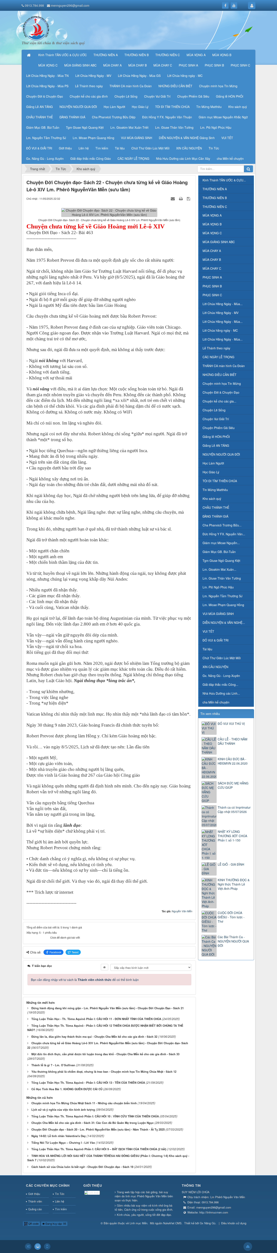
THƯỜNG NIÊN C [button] (167, 55)
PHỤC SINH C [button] (240, 65)
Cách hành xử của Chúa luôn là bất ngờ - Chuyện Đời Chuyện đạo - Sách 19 (82, 1167)
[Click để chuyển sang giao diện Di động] (47, 1246)
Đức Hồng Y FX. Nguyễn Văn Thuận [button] (167, 117)
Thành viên (35, 1201)
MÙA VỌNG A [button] (196, 55)
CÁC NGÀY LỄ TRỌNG (218, 357)
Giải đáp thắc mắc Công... (220, 684)
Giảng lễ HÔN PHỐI (216, 436)
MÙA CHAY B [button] (137, 65)
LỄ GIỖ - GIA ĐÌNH (231, 864)
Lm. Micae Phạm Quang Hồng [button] (93, 138)
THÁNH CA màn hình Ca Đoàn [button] (131, 86)
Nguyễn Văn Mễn (182, 911)
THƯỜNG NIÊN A (215, 189)
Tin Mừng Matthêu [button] (209, 107)
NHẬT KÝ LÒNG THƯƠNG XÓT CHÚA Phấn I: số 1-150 (232, 835)
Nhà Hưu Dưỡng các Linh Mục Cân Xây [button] (183, 158)
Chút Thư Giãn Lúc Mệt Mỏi (222, 658)
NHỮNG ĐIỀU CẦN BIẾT (220, 374)
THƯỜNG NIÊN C (215, 206)
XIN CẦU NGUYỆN (215, 667)
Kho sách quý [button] (237, 107)
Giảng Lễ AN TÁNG (216, 445)
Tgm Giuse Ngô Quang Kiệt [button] (85, 127)
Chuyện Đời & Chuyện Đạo (221, 392)
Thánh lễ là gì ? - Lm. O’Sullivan (53, 1065)
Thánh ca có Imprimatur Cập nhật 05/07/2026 (234, 809)
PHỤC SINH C (212, 295)
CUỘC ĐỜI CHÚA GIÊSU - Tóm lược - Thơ (231, 917)
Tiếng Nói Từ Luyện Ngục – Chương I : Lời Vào (63, 1143)
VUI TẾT (208, 631)
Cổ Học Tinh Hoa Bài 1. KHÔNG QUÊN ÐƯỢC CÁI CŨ (66, 1089)
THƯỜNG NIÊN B (215, 198)
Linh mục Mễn (138, 1223)
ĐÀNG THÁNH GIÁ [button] (72, 117)
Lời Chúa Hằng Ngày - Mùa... (223, 304)
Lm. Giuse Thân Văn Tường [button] (174, 127)
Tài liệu (207, 649)
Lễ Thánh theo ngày (216, 348)
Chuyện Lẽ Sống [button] (125, 96)
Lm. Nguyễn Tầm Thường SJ (222, 596)
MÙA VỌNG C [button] (48, 65)
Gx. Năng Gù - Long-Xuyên (221, 675)
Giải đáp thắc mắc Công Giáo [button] (90, 158)
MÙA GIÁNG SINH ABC (219, 242)
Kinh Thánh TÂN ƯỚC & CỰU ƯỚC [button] (62, 55)
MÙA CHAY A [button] (112, 65)
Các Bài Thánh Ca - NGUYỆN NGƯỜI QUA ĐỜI (233, 941)
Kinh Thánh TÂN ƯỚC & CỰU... (224, 180)
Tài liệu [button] (120, 148)
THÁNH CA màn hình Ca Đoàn (224, 366)
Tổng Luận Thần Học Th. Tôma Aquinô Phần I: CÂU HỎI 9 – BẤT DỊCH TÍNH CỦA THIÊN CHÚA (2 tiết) (98, 1149)
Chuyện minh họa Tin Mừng (222, 383)
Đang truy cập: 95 (55, 1223)
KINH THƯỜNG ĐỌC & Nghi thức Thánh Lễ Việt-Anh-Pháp (234, 884)
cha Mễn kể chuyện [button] (230, 158)
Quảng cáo (35, 1209)
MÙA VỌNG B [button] (221, 55)
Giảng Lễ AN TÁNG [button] (39, 107)
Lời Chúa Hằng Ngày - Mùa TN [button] (47, 75)
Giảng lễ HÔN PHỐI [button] (229, 96)
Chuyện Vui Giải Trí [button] (157, 96)
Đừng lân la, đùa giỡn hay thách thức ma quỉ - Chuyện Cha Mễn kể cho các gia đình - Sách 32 (94, 1036)
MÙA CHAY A (212, 251)
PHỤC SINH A (212, 277)
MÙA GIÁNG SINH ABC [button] (80, 65)
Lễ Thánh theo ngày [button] (89, 86)
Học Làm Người (213, 463)
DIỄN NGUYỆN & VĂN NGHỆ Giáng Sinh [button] (187, 138)
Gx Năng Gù (207, 1223)
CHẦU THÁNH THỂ (216, 507)
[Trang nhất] (29, 55)
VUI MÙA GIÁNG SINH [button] (136, 138)
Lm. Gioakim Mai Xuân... (219, 569)
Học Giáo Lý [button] (140, 107)
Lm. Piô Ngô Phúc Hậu (218, 587)
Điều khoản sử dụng (233, 1223)
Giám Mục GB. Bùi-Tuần (219, 552)
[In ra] (181, 198)
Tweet (75, 952)
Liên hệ (59, 1201)
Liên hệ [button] (84, 148)
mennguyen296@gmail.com (70, 5)
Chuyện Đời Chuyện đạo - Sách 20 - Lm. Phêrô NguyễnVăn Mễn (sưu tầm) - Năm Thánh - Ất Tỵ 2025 (98, 1129)
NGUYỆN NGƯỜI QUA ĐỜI (221, 454)
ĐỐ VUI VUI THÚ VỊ (231, 723)
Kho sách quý (212, 498)
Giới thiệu (34, 1194)
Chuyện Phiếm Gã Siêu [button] (193, 96)
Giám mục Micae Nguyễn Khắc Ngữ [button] (223, 117)
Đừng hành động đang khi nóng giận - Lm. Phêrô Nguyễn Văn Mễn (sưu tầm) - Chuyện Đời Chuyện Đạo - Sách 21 (107, 1008)
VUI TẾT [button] (227, 138)
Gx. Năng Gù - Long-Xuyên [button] (45, 158)
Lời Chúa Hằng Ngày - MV (220, 312)
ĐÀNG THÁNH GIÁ (215, 516)
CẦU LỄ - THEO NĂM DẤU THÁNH (232, 741)
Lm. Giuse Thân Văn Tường (222, 578)
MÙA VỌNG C (212, 233)
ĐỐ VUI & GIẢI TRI (216, 640)
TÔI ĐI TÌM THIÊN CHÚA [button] (172, 107)
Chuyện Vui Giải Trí (216, 419)
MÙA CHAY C (212, 268)
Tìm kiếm (61, 1209)
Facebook (55, 952)
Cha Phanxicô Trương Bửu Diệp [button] (113, 117)
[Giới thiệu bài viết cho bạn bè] (173, 198)
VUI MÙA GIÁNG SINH (218, 613)
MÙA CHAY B (212, 259)
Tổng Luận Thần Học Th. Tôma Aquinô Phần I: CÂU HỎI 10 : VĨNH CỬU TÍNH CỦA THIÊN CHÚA (95, 1116)
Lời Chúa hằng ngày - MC (220, 330)
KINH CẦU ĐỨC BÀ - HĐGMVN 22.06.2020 (233, 761)
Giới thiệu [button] (65, 148)
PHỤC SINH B (212, 286)
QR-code (33, 1223)
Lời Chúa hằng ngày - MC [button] (185, 75)
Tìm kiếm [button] (101, 148)
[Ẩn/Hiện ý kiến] (104, 967)
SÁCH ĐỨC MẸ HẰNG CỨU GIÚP (233, 785)
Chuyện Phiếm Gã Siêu (219, 428)
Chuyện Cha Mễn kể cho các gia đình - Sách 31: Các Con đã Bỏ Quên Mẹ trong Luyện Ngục (92, 1123)
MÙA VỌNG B (212, 224)
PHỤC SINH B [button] (214, 65)
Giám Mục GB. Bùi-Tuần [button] (42, 127)
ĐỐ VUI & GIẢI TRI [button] (39, 148)
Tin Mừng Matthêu (215, 490)
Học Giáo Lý (211, 472)
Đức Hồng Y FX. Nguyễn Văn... (224, 534)
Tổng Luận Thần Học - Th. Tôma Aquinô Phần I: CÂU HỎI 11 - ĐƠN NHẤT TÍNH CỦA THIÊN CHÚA (96, 1019)
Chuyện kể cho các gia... (219, 401)
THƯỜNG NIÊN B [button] (136, 55)
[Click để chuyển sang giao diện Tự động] (28, 1246)
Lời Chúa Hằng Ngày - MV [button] (93, 75)
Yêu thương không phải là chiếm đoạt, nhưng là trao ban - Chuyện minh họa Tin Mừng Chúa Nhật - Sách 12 (103, 1071)
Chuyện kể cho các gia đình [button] (89, 96)
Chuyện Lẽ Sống (214, 410)
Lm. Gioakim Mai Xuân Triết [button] (129, 127)
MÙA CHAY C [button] (162, 65)
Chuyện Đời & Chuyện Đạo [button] (44, 96)
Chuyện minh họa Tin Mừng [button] (218, 86)
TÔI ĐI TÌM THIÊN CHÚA (220, 481)
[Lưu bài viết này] (189, 198)
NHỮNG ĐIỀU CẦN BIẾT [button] (175, 86)
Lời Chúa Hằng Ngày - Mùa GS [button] (139, 75)
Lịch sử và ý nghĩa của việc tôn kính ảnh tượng (63, 1109)
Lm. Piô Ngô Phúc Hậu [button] (215, 127)
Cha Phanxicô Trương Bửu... (222, 525)
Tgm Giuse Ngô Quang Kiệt (221, 560)
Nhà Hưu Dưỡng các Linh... (221, 693)
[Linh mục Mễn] (36, 27)
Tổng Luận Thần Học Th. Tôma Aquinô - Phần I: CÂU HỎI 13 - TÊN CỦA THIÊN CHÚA (88, 1082)
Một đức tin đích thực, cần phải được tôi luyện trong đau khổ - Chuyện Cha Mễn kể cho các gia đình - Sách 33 (105, 1054)
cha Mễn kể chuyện (216, 702)
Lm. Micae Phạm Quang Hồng (223, 605)
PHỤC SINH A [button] (188, 65)
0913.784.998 (34, 5)
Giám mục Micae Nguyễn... (221, 543)
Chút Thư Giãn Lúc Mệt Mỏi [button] (150, 148)
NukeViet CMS (172, 1223)
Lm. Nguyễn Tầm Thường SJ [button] (46, 138)
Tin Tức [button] (214, 148)
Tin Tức (59, 1194)
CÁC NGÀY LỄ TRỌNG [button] (133, 158)
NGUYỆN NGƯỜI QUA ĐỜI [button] (78, 107)
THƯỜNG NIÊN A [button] (105, 55)
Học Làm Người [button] (114, 107)
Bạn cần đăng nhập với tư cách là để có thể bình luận (85, 979)
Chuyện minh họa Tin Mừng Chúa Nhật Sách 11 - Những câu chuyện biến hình (84, 1103)
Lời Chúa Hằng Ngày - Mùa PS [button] (47, 86)
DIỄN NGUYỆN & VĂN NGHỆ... (224, 622)
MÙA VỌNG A (212, 215)
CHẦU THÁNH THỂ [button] (39, 117)
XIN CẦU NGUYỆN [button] (189, 148)
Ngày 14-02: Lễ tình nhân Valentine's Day (58, 1136)
